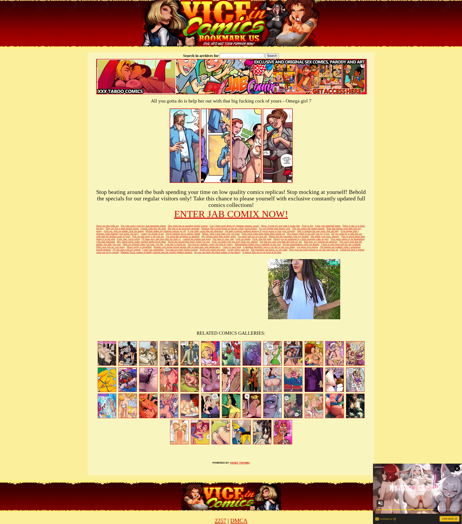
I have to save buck (232, 247)
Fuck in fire (307, 225)
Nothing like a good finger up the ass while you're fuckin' (229, 228)
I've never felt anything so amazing (182, 236)
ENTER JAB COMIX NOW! (231, 214)
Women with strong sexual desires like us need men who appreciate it (187, 247)
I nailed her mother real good (197, 239)
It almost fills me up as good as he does (262, 252)
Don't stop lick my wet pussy (110, 247)
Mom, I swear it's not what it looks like (280, 225)
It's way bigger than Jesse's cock (274, 228)
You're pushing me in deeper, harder (183, 233)
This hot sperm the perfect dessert (308, 228)
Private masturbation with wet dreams (301, 244)
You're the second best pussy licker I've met (189, 241)
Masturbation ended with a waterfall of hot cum (258, 244)
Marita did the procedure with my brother (289, 236)
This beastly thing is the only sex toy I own (308, 233)
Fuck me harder (243, 239)
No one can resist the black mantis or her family (217, 252)
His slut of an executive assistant (183, 228)
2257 (220, 521)
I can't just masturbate (153, 249)
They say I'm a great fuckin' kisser (122, 228)
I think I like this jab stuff (153, 228)
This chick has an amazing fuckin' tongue (188, 225)
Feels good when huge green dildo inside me (263, 233)
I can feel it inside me (175, 244)
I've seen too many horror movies (182, 249)
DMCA (238, 521)
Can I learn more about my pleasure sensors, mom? (234, 225)
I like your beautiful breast (327, 225)
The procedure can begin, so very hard (269, 249)
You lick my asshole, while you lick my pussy (210, 244)
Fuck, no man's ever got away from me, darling (235, 241)
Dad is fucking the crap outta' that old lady (318, 231)
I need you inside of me (152, 233)
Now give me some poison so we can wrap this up (313, 249)
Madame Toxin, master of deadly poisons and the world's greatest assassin (156, 252)
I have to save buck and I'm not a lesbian (341, 244)
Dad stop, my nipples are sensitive (320, 241)
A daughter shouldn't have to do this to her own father (269, 247)
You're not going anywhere (212, 249)
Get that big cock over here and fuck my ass (281, 241)
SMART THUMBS (240, 462)
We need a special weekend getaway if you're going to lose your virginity (260, 231)
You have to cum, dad (223, 239)
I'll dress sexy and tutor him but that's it (161, 239)
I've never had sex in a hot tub (252, 236)
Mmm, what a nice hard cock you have (221, 233)
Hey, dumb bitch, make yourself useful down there (141, 241)
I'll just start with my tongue (127, 249)
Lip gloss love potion (307, 247)
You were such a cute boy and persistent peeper (143, 225)
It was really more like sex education (205, 231)
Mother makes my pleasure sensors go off (166, 231)
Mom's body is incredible (139, 247)
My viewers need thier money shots (218, 236)
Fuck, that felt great (261, 239)
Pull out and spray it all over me (148, 236)
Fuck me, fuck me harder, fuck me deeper (124, 231)
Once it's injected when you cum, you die (143, 244)
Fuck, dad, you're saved (128, 239)
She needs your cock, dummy (325, 236)
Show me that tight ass (107, 225)
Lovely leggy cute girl (238, 249)
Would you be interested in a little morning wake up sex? (301, 239)
